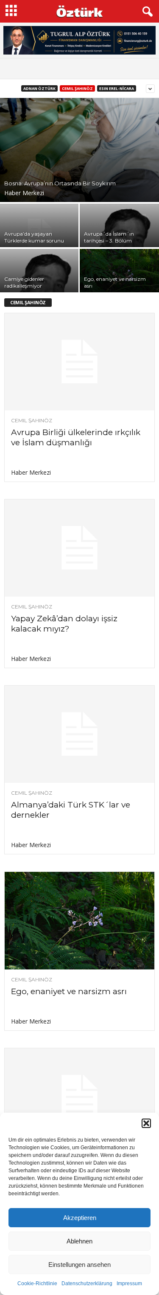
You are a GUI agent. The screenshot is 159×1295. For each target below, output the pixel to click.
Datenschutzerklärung (86, 1283)
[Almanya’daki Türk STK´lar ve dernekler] (79, 734)
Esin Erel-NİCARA (116, 88)
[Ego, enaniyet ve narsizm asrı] (79, 920)
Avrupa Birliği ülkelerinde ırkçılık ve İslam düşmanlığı (75, 437)
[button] (146, 1123)
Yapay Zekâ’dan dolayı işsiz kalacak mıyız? (64, 624)
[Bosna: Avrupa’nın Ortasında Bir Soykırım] (79, 150)
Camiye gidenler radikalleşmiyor (24, 282)
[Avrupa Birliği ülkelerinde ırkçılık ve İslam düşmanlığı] (79, 361)
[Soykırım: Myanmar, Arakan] (79, 1096)
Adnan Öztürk (39, 88)
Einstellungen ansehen (79, 1264)
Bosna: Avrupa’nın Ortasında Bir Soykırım (60, 183)
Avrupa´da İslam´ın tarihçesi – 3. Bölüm (109, 237)
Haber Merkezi (24, 193)
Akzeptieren (79, 1217)
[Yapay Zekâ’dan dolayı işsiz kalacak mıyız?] (79, 548)
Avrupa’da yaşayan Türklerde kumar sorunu (34, 237)
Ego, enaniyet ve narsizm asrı (69, 991)
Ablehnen (79, 1241)
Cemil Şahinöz (77, 88)
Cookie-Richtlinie (37, 1283)
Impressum (129, 1283)
